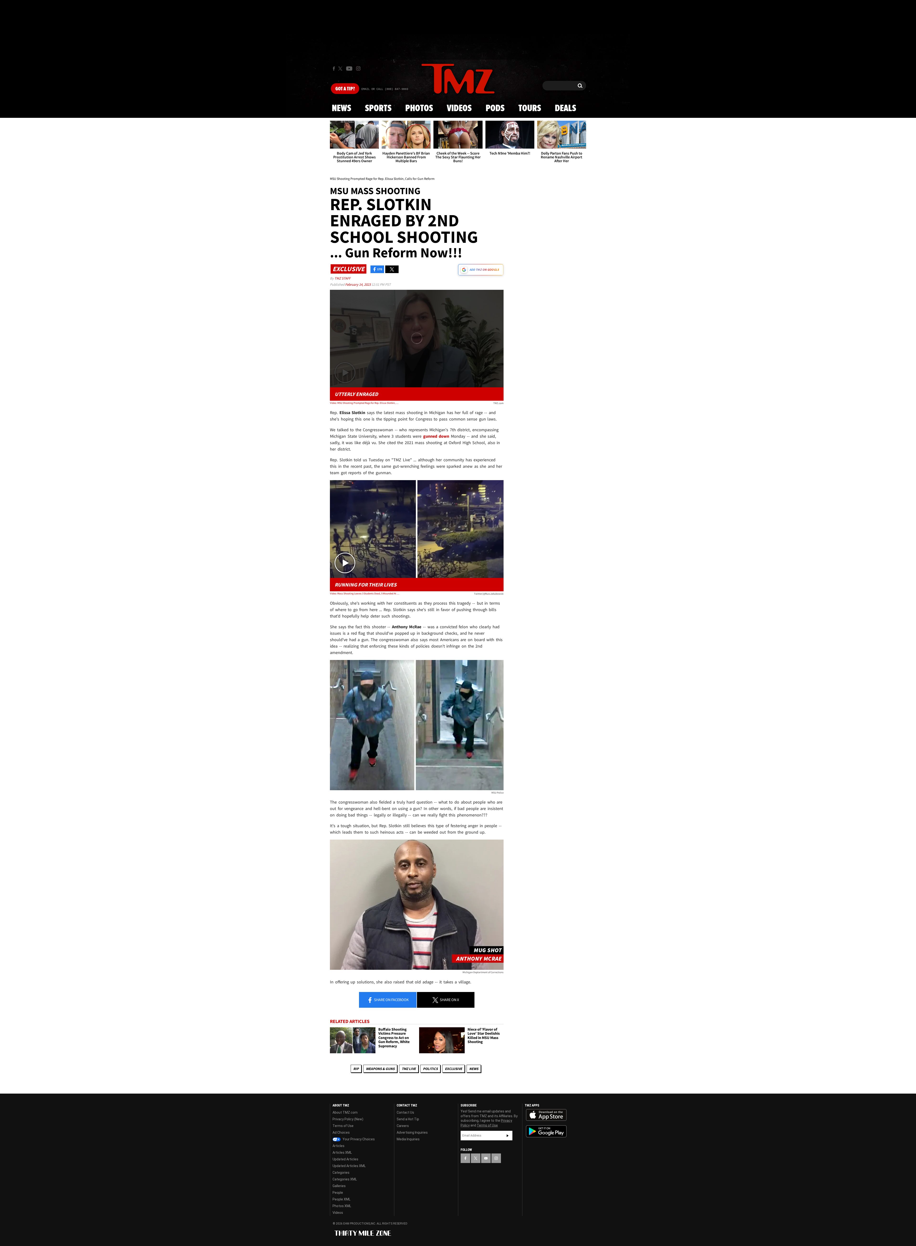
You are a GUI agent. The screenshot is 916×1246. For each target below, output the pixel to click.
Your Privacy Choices (358, 1139)
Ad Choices (341, 1132)
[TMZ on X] (341, 68)
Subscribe (507, 1135)
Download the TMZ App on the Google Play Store (546, 1131)
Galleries (339, 1186)
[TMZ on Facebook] (334, 68)
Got (345, 89)
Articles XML (342, 1152)
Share (391, 999)
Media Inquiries (408, 1139)
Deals (565, 108)
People (338, 1192)
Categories (341, 1172)
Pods (495, 108)
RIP (356, 1068)
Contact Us (405, 1112)
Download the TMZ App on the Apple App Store (546, 1115)
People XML (341, 1199)
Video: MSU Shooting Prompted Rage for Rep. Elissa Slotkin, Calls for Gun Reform (364, 403)
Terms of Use (343, 1126)
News (341, 108)
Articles (338, 1146)
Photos (419, 108)
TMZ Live (409, 1068)
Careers (403, 1126)
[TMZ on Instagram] (358, 68)
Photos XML (342, 1206)
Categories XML (345, 1179)
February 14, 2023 (358, 284)
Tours (529, 108)
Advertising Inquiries (412, 1132)
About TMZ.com (345, 1112)
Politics (430, 1068)
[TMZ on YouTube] (486, 1158)
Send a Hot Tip (408, 1119)
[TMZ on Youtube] (349, 68)
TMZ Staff (342, 278)
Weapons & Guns (380, 1068)
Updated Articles (345, 1159)
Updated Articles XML (349, 1166)
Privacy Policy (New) (348, 1119)
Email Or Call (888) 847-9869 (384, 89)
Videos (459, 108)
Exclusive (453, 1068)
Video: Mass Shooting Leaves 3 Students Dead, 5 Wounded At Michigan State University (364, 593)
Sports (378, 108)
